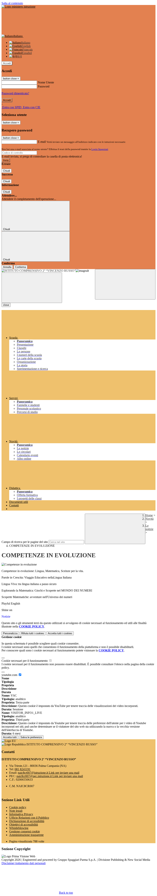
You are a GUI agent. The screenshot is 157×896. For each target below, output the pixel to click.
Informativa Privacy (21, 814)
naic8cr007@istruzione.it (48, 772)
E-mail (42, 141)
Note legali (15, 810)
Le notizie (149, 527)
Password (43, 86)
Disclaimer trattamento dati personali (24, 863)
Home (149, 515)
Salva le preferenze (31, 737)
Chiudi (6, 170)
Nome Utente (46, 82)
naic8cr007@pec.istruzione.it (49, 776)
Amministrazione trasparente (26, 834)
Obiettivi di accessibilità (23, 824)
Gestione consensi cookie (24, 831)
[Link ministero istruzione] (18, 6)
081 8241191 (22, 769)
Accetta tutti (60, 633)
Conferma (20, 267)
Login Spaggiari (99, 149)
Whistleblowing (18, 828)
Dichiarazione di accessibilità (26, 821)
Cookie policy (17, 807)
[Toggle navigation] (32, 288)
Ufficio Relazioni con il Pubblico (29, 817)
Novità (149, 518)
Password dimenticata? (15, 93)
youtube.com (10, 674)
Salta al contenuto (12, 3)
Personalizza (10, 633)
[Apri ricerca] (125, 284)
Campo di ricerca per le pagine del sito (25, 541)
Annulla (7, 267)
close (6, 305)
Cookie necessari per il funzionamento (25, 660)
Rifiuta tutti (32, 633)
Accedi (7, 63)
